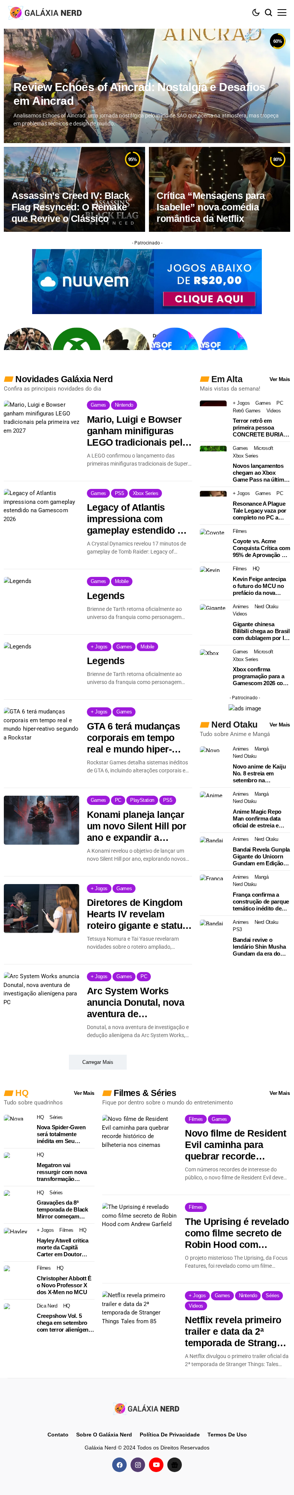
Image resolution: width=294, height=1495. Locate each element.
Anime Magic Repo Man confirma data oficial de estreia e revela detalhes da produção (257, 818)
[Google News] (174, 1465)
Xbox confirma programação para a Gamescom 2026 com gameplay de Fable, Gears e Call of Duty (260, 676)
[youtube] (156, 1465)
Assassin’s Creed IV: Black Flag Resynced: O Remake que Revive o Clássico (70, 207)
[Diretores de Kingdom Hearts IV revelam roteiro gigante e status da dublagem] (41, 908)
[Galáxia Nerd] (46, 12)
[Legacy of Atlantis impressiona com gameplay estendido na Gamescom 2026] (41, 513)
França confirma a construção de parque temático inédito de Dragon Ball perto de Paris (261, 901)
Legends (106, 595)
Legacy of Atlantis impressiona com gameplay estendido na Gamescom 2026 (137, 519)
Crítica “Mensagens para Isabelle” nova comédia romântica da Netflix (211, 207)
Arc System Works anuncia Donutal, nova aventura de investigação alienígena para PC (138, 1002)
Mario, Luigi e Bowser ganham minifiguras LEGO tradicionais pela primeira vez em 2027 (137, 431)
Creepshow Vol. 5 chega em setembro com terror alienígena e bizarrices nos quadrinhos (64, 1323)
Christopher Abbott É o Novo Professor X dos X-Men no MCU (64, 1285)
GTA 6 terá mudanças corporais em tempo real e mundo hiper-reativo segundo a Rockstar (133, 738)
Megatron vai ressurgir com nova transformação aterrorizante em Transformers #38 (62, 1172)
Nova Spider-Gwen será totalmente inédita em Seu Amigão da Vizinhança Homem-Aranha (65, 1134)
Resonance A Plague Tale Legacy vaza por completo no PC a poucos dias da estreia (259, 510)
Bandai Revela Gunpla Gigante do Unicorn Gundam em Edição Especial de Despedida (261, 856)
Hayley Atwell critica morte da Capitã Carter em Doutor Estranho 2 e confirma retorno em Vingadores (65, 1247)
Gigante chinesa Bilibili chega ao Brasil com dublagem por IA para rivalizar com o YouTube (261, 631)
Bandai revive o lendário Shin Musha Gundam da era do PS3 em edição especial (259, 946)
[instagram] (138, 1465)
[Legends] (41, 601)
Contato (58, 1434)
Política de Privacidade (170, 1434)
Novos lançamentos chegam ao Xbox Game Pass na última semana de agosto (260, 473)
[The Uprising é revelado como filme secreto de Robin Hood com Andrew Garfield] (139, 1227)
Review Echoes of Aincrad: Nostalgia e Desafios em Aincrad (139, 94)
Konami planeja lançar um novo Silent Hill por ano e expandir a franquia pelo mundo (136, 826)
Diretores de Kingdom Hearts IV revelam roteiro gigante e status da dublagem (137, 914)
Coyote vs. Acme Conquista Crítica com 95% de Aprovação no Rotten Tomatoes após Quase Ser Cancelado (261, 548)
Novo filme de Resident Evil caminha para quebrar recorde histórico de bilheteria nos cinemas (235, 1145)
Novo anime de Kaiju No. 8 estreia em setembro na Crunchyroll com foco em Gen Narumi (261, 773)
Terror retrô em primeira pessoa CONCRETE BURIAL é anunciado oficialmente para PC (260, 427)
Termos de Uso (227, 1434)
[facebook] (119, 1465)
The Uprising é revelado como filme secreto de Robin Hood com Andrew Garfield (237, 1233)
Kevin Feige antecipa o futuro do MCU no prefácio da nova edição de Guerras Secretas (259, 586)
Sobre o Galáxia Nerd (104, 1434)
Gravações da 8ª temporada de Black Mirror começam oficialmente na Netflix (65, 1209)
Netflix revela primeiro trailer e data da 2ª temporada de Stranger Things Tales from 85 (235, 1331)
